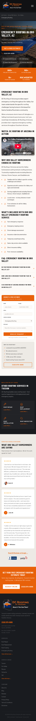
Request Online (11, 586)
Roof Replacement (7, 645)
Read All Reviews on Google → (18, 553)
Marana (4, 669)
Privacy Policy (5, 699)
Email (5, 310)
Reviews (4, 693)
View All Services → (7, 654)
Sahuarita (4, 672)
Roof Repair (5, 642)
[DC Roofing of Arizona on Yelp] (23, 558)
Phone (19, 303)
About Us (4, 688)
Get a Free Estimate (12, 48)
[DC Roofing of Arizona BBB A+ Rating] (12, 558)
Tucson (4, 663)
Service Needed (7, 317)
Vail (2, 675)
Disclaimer (4, 705)
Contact (4, 696)
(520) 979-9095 (9, 53)
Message (6, 324)
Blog (3, 691)
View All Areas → (6, 678)
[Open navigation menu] (32, 5)
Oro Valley (4, 666)
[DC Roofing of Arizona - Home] (12, 6)
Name (5, 303)
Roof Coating (5, 647)
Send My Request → (18, 334)
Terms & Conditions (7, 702)
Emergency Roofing (7, 650)
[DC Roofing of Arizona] (18, 604)
